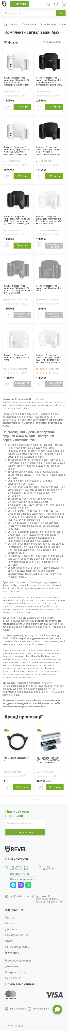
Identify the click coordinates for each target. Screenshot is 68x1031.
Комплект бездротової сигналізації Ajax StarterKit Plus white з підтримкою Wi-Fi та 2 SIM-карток (49, 220)
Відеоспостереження (18, 960)
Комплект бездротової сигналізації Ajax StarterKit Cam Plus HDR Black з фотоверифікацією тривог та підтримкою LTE (49, 81)
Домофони (12, 966)
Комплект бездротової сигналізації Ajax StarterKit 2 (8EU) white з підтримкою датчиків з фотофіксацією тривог (49, 358)
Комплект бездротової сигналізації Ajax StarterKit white (16, 357)
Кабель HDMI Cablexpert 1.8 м (17, 759)
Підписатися (25, 832)
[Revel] (4, 4)
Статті (9, 940)
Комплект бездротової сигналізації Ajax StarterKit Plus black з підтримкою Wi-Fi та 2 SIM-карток (17, 289)
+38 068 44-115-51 (20, 869)
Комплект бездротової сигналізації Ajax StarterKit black (48, 288)
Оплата (9, 923)
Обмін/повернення (16, 935)
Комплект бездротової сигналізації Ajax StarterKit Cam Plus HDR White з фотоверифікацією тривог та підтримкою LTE (18, 150)
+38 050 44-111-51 (20, 866)
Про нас (10, 917)
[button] (29, 799)
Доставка (11, 929)
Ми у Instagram (41, 1008)
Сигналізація (13, 978)
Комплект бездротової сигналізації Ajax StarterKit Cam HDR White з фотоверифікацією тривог (16, 81)
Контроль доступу (16, 972)
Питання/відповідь (17, 946)
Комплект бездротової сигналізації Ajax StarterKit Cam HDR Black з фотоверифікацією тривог (48, 150)
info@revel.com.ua (19, 896)
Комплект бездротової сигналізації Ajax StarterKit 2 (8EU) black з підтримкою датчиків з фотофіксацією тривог (17, 220)
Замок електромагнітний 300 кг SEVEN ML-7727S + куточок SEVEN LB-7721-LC (49, 760)
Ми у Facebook (18, 1008)
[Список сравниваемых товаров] (56, 4)
